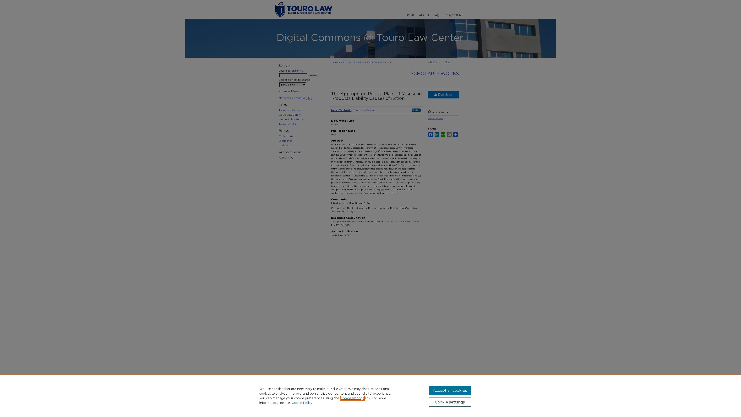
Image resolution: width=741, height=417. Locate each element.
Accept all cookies (450, 390)
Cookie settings (352, 398)
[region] (370, 396)
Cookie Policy (302, 403)
